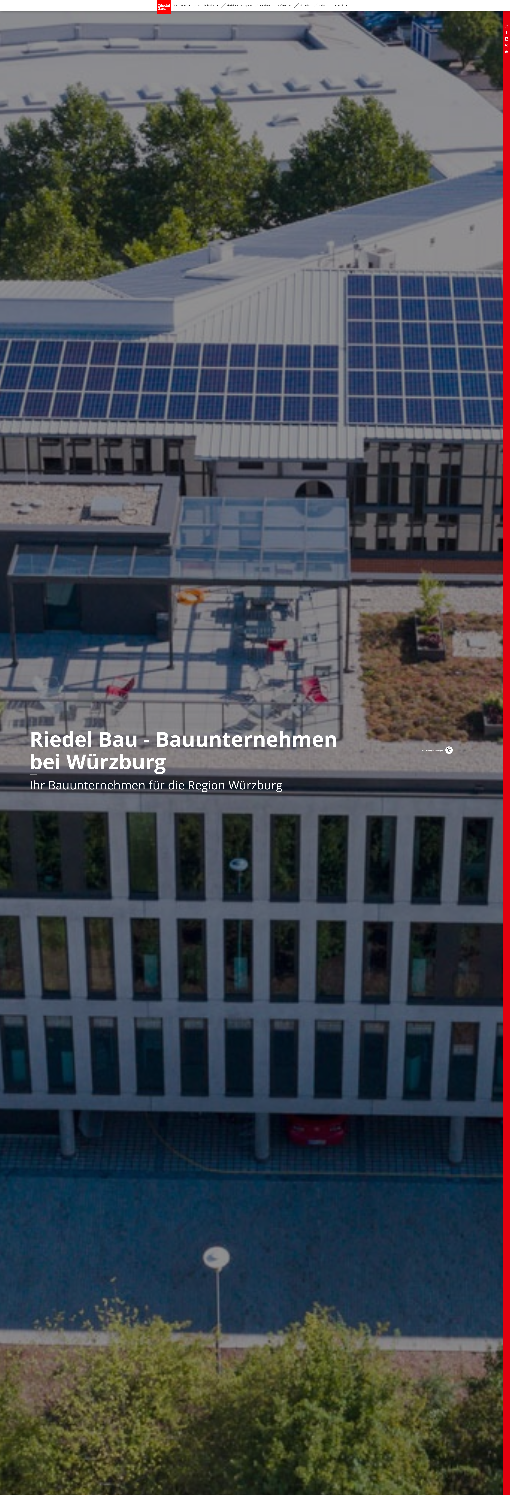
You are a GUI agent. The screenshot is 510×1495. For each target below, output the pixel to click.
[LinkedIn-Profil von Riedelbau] (506, 39)
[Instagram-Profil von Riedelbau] (506, 27)
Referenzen (284, 5)
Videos (323, 5)
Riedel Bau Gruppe (238, 5)
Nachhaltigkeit (207, 5)
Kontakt (339, 5)
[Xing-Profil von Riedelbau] (506, 46)
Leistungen (180, 5)
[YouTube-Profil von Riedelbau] (506, 52)
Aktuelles (305, 5)
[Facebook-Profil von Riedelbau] (506, 33)
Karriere (265, 5)
